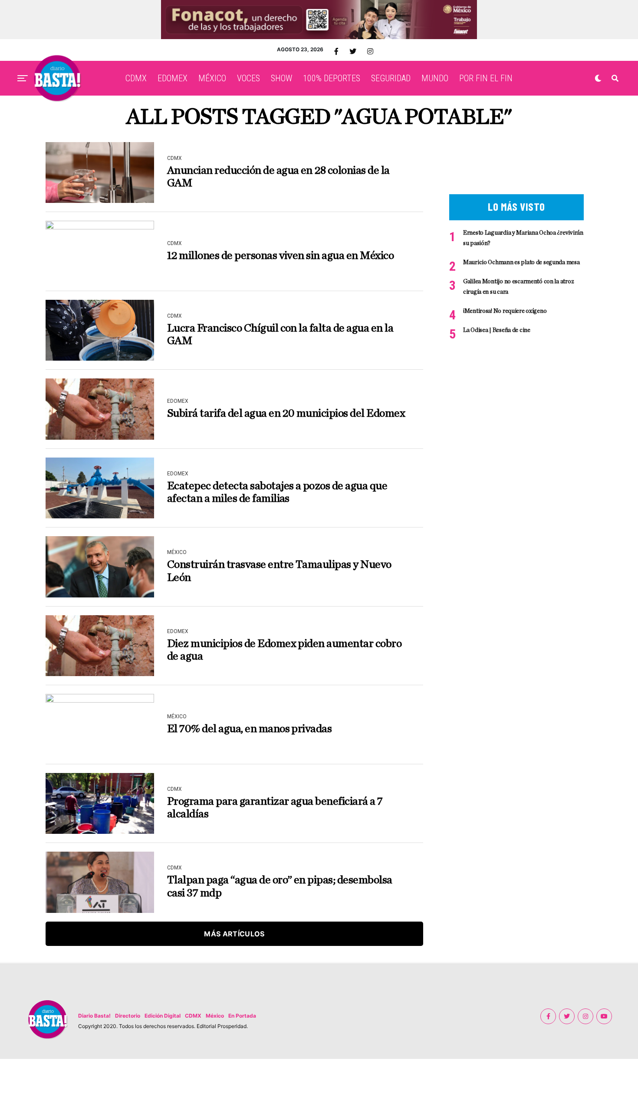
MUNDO (434, 78)
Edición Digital (163, 1015)
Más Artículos (234, 933)
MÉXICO (212, 78)
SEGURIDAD (391, 78)
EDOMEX (172, 78)
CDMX (136, 78)
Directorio (127, 1015)
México (215, 1015)
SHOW (281, 78)
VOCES (248, 78)
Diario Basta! (94, 1015)
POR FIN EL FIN (486, 78)
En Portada (242, 1015)
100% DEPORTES (331, 78)
